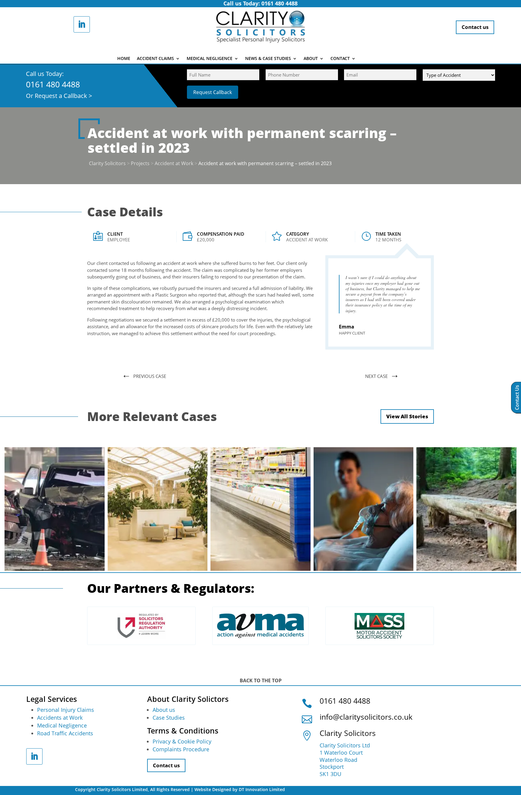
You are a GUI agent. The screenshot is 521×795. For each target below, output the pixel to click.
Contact (340, 58)
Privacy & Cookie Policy (182, 741)
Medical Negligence (209, 58)
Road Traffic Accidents (65, 733)
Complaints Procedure (181, 749)
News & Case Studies (268, 58)
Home (123, 58)
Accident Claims (155, 58)
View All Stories (407, 416)
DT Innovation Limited (262, 789)
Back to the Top (261, 680)
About (311, 58)
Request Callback (212, 92)
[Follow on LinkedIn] (82, 24)
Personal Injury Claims (65, 709)
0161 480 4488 (53, 84)
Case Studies (169, 717)
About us (164, 709)
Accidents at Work (60, 717)
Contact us (475, 27)
